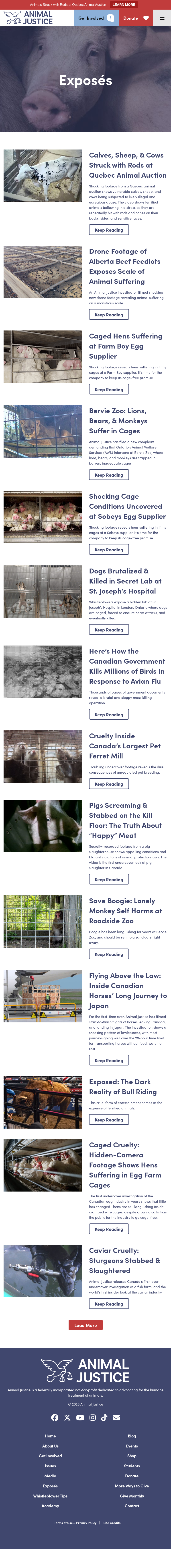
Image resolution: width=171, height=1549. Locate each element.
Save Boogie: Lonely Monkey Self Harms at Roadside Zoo (125, 910)
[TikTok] (104, 1417)
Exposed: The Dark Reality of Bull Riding (123, 1086)
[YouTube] (80, 1417)
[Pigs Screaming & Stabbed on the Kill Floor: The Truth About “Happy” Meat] (43, 826)
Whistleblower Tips (50, 1496)
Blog (132, 1436)
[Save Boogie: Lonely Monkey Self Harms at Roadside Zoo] (43, 921)
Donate (131, 1475)
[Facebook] (54, 1417)
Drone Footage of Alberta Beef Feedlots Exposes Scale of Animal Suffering (125, 266)
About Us (50, 1446)
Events (132, 1446)
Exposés (50, 1486)
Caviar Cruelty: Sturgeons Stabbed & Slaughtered (124, 1260)
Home (50, 1436)
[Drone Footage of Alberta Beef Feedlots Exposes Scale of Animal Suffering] (43, 272)
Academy (50, 1505)
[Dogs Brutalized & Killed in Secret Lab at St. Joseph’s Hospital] (43, 591)
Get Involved (50, 1455)
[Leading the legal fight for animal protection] (26, 17)
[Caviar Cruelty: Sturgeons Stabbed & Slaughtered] (43, 1271)
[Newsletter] (116, 1417)
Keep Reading (109, 229)
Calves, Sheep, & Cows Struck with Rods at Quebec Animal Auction (128, 165)
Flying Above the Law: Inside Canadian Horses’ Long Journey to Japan (128, 990)
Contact (132, 1505)
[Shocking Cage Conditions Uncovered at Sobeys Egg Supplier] (43, 517)
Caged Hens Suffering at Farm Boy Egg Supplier (126, 345)
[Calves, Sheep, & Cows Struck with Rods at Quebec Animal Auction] (43, 176)
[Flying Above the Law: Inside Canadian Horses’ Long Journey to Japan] (43, 996)
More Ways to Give (132, 1486)
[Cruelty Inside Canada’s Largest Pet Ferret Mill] (43, 756)
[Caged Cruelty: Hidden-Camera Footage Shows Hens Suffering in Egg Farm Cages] (43, 1165)
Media (50, 1475)
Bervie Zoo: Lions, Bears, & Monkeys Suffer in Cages (118, 420)
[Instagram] (93, 1417)
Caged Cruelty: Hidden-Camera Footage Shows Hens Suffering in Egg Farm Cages (125, 1164)
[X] (67, 1417)
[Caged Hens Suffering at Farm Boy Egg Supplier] (43, 356)
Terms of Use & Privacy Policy (75, 1522)
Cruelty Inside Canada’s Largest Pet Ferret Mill (125, 745)
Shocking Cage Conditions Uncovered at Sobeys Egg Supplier (127, 506)
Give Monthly (132, 1496)
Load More (85, 1325)
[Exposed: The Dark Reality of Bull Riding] (43, 1102)
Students (132, 1465)
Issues (50, 1465)
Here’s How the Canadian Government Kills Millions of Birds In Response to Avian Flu (127, 666)
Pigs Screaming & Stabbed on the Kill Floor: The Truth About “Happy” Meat (125, 820)
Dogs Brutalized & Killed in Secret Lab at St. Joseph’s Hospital (125, 580)
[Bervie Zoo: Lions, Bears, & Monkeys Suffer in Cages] (43, 431)
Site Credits (112, 1522)
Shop (131, 1455)
